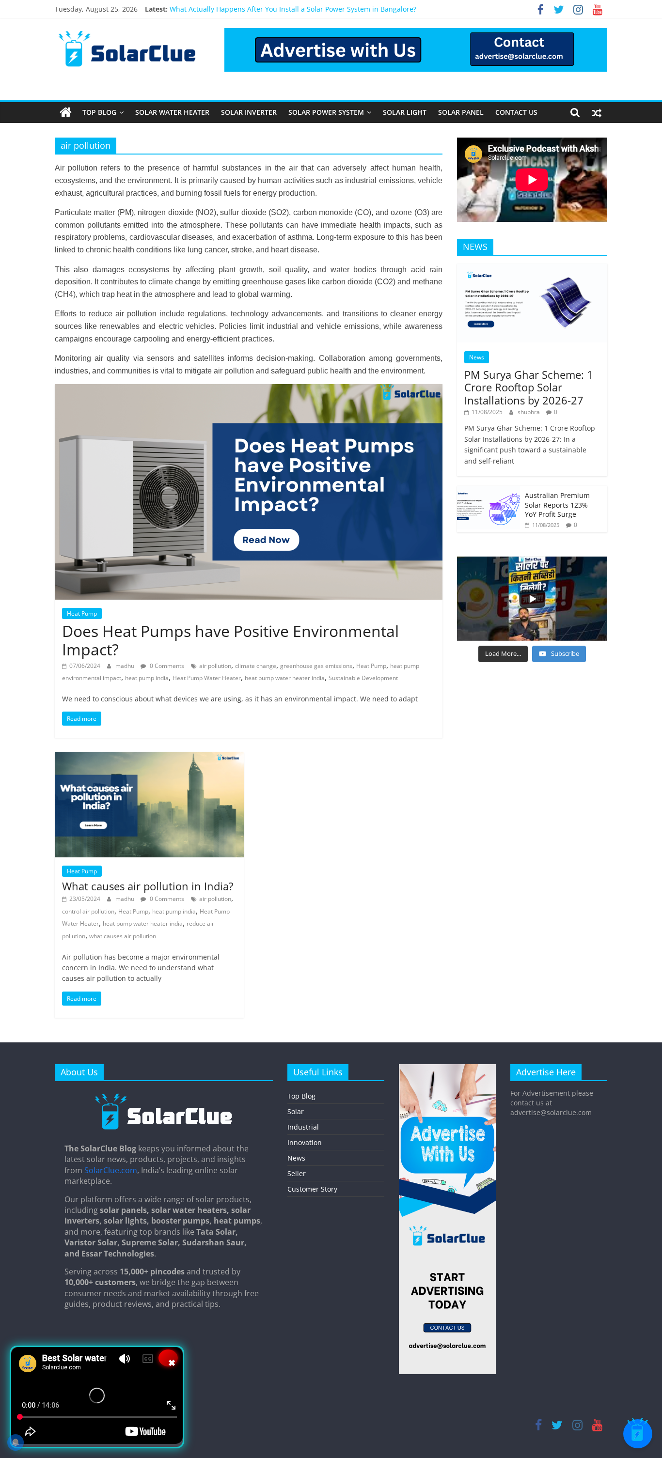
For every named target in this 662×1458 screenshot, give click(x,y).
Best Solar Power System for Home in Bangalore (247, 9)
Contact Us (516, 112)
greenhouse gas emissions (316, 666)
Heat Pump (82, 613)
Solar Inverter (249, 112)
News (476, 357)
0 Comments (166, 666)
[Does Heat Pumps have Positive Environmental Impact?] (248, 390)
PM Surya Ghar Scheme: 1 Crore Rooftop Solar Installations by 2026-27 (528, 387)
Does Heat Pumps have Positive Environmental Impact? (230, 640)
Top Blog (99, 112)
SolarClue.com (110, 1170)
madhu (125, 666)
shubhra (529, 412)
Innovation (304, 1142)
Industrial (303, 1127)
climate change (255, 666)
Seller (296, 1173)
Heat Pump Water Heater (207, 678)
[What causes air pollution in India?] (149, 758)
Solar (295, 1111)
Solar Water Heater (172, 112)
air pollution (215, 666)
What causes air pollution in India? (148, 886)
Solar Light (404, 112)
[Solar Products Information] (66, 112)
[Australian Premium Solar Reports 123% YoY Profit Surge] (488, 491)
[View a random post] (596, 112)
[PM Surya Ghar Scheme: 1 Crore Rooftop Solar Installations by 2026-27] (532, 268)
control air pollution (88, 911)
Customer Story (312, 1189)
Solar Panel (461, 112)
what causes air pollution (122, 936)
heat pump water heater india (285, 678)
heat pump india (147, 678)
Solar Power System (326, 112)
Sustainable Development (363, 678)
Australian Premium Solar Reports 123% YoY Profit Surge (557, 505)
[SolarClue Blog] (163, 1097)
